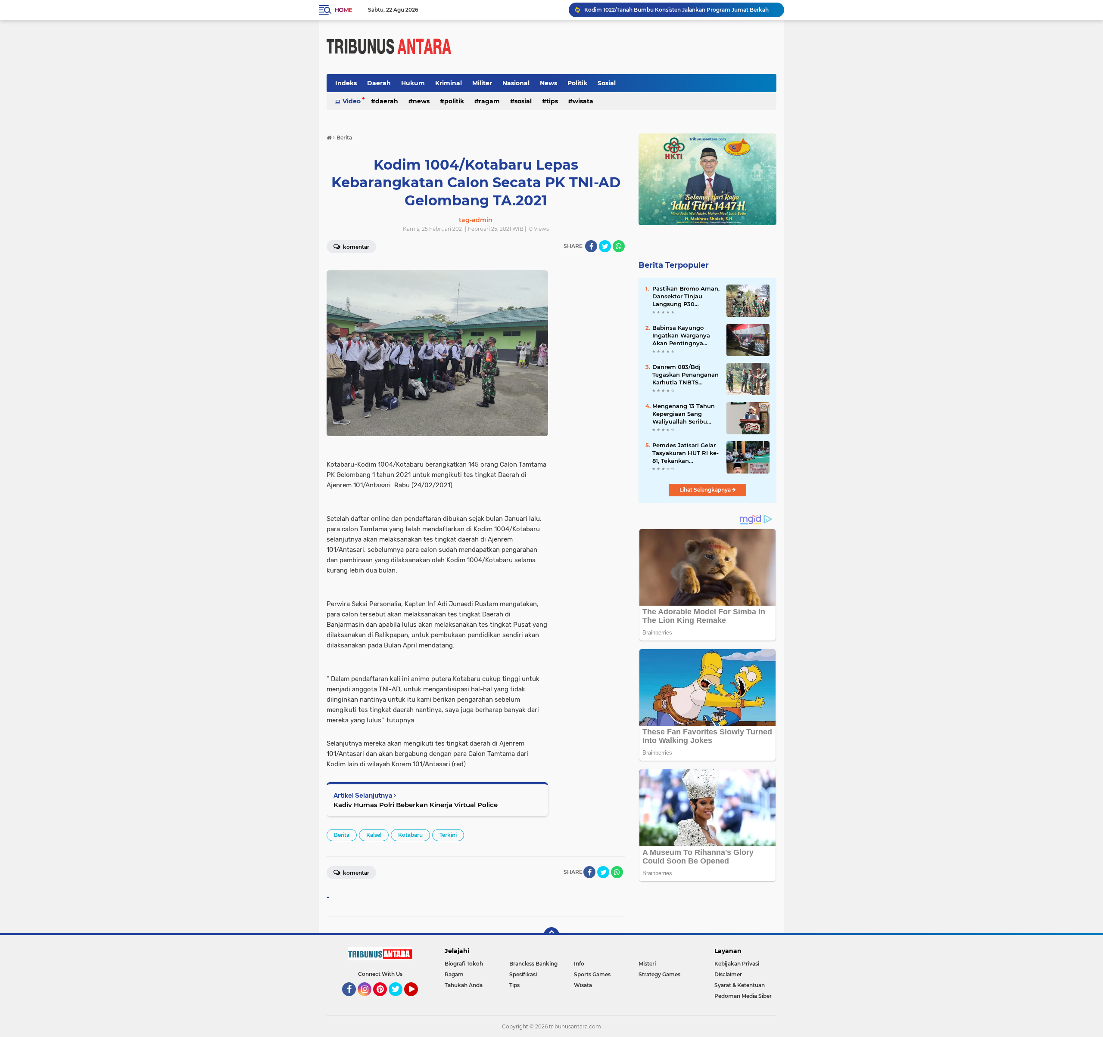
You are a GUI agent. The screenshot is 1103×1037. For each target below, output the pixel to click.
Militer (482, 83)
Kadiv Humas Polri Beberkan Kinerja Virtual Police (415, 805)
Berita (341, 835)
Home (343, 10)
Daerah (379, 83)
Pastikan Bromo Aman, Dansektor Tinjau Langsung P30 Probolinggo (686, 296)
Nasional (516, 83)
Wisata (583, 101)
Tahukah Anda (464, 985)
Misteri (647, 963)
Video (352, 101)
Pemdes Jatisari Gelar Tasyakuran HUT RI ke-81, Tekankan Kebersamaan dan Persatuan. (685, 453)
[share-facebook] (591, 246)
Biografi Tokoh (464, 963)
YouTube (417, 1000)
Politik (577, 83)
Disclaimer (728, 974)
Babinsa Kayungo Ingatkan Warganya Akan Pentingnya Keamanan (681, 335)
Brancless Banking (533, 963)
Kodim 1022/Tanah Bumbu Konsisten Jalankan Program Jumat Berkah (676, 9)
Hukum (413, 83)
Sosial (607, 83)
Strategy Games (659, 974)
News (548, 83)
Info (579, 963)
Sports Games (592, 974)
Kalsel (373, 835)
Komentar (355, 247)
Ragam (489, 101)
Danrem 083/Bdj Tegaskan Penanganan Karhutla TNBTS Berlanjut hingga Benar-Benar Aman (685, 375)
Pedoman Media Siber (743, 996)
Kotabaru (410, 835)
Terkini (448, 835)
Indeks (346, 83)
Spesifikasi (523, 974)
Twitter (399, 1000)
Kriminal (448, 83)
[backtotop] (551, 935)
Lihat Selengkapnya (705, 489)
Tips (552, 101)
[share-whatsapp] (619, 246)
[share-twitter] (605, 246)
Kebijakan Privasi (736, 963)
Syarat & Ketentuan (739, 985)
